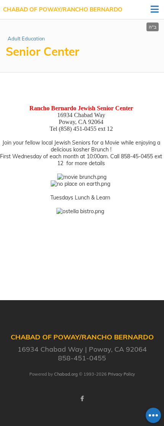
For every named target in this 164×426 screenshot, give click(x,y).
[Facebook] (82, 398)
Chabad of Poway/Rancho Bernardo (62, 9)
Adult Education (26, 38)
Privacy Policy (121, 374)
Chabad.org (66, 374)
